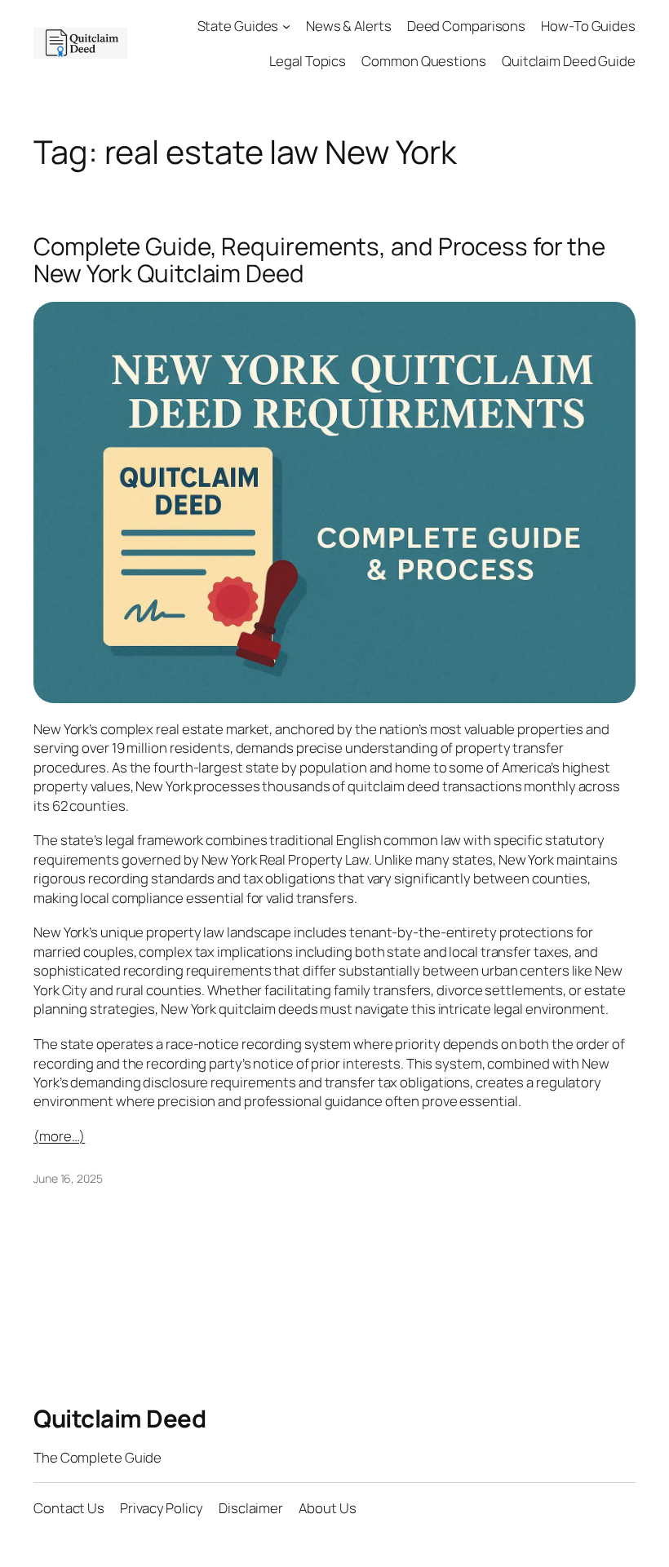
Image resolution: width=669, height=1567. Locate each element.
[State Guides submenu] (286, 26)
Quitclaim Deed (119, 1418)
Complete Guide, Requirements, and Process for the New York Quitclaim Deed (319, 259)
